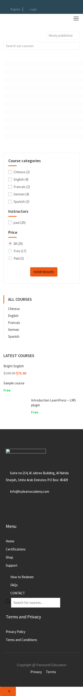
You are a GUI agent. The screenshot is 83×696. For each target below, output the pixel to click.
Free (20, 251)
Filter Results (44, 272)
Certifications (16, 549)
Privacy (36, 671)
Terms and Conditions (21, 640)
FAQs (14, 585)
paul (20, 222)
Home (10, 541)
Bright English (13, 366)
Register (15, 9)
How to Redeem (22, 577)
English (21, 179)
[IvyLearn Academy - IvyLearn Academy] (18, 18)
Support (12, 565)
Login (33, 9)
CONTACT (17, 593)
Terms (51, 671)
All (18, 243)
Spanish (21, 201)
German (21, 194)
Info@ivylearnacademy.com (29, 491)
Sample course (13, 383)
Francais (22, 187)
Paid (19, 258)
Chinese (22, 172)
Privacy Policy (15, 631)
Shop (9, 557)
